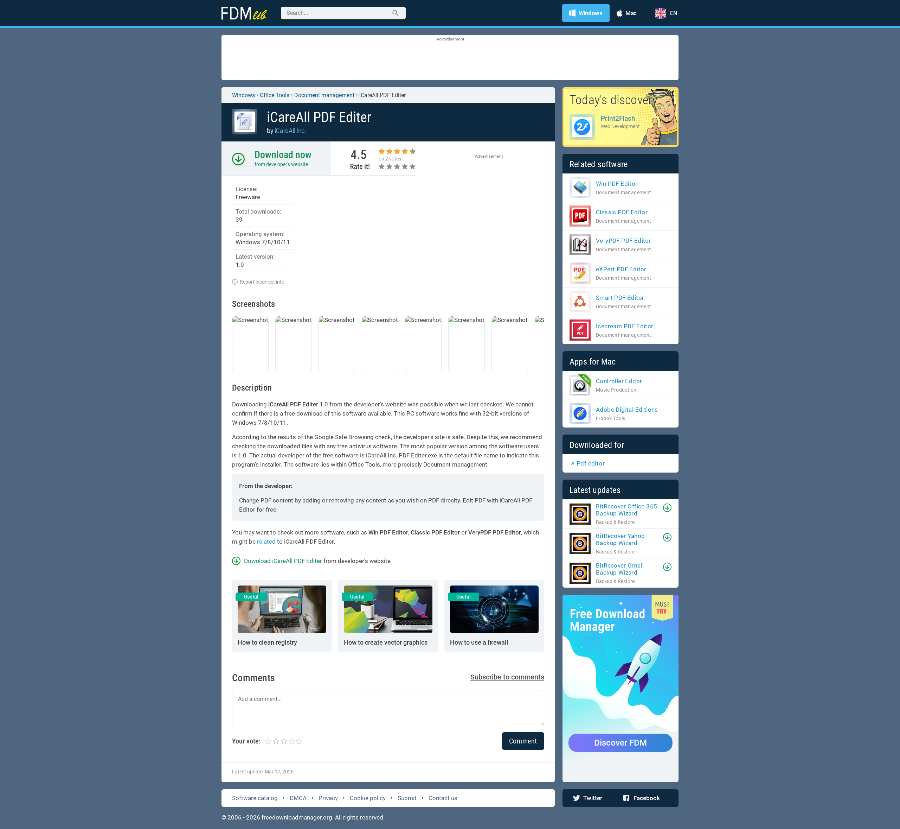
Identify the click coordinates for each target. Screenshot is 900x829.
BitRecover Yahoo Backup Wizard (620, 539)
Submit (407, 798)
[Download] (667, 508)
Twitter (592, 798)
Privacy (328, 798)
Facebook (647, 798)
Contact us (443, 798)
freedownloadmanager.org (297, 817)
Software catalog (255, 798)
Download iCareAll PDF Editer (283, 560)
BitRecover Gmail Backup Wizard (620, 569)
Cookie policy (368, 798)
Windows (243, 95)
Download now (283, 154)
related (266, 541)
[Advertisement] (450, 58)
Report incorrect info (262, 282)
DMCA (298, 798)
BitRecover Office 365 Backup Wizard (626, 510)
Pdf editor (591, 463)
